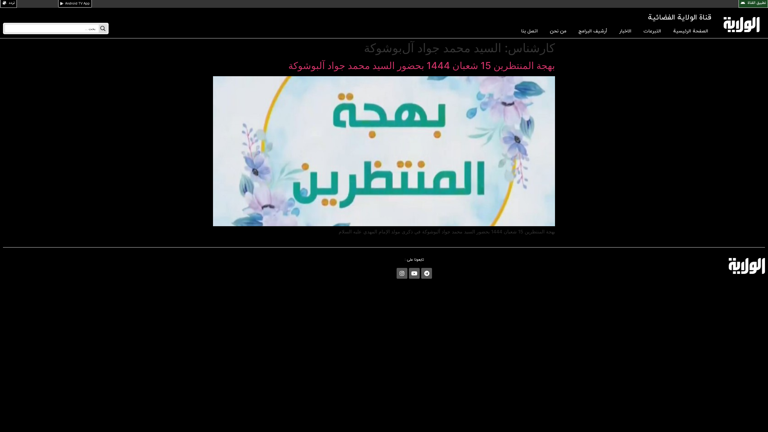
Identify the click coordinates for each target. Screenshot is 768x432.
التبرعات (652, 31)
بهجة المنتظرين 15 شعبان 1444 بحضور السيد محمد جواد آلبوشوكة (421, 65)
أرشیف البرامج (592, 31)
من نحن (558, 31)
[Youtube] (414, 273)
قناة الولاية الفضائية (679, 17)
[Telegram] (426, 273)
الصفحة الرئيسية (690, 31)
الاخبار (625, 31)
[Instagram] (402, 273)
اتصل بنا (529, 31)
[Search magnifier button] (103, 28)
